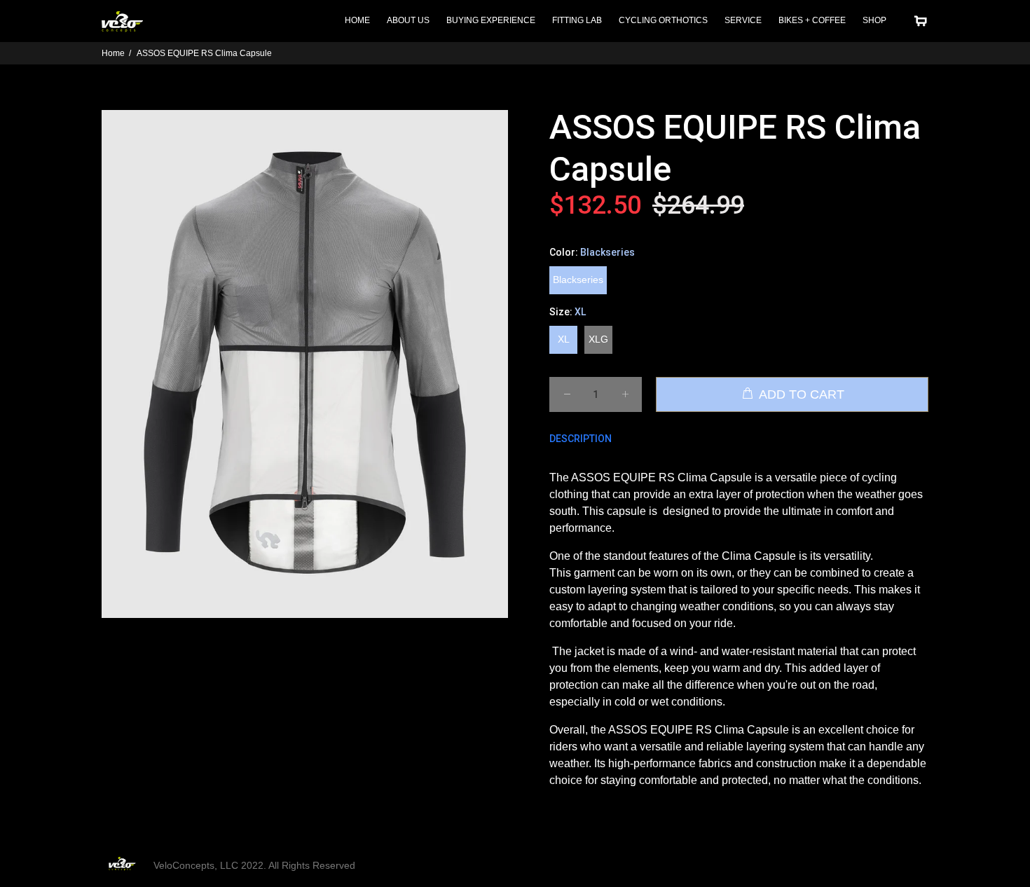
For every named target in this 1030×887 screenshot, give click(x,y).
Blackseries (578, 279)
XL (564, 339)
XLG (598, 339)
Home (113, 53)
